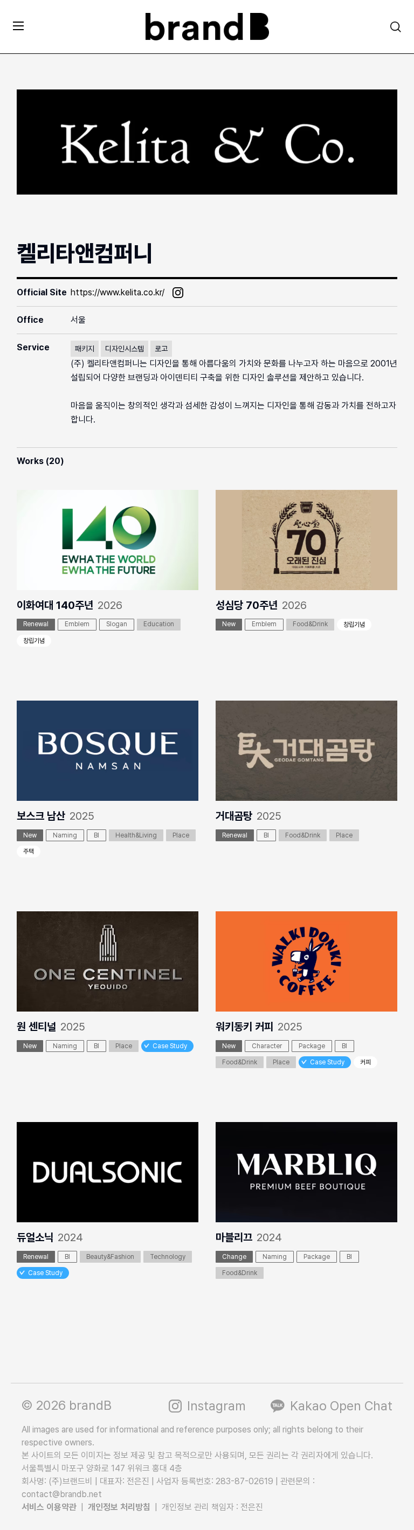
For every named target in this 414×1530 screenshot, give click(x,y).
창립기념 (34, 641)
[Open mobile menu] (18, 26)
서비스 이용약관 (49, 1507)
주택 (28, 851)
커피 (365, 1062)
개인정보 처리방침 (119, 1507)
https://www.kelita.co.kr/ (117, 292)
